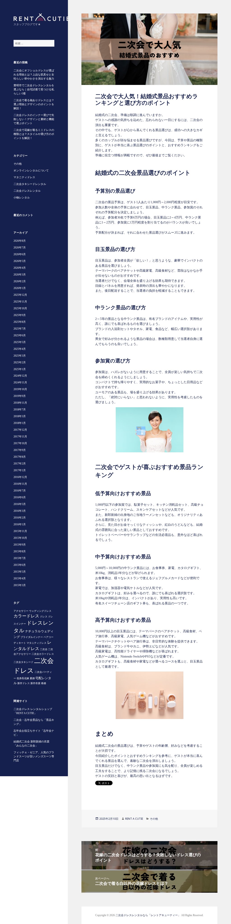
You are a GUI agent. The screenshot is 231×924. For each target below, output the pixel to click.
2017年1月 (20, 470)
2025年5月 (20, 342)
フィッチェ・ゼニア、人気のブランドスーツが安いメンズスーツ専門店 (34, 756)
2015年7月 (20, 558)
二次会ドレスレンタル (27, 190)
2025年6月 (20, 335)
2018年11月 (20, 402)
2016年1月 (20, 524)
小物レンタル (22, 197)
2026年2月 (20, 281)
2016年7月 (20, 490)
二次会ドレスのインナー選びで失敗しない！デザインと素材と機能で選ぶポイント (34, 119)
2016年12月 (20, 477)
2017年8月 (20, 456)
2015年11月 (20, 531)
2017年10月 (20, 443)
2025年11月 (20, 301)
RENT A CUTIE (134, 819)
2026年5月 (20, 261)
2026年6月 (20, 254)
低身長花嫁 (23, 678)
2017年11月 (20, 436)
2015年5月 (20, 571)
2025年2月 (20, 362)
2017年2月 (20, 463)
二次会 (43, 649)
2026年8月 (20, 240)
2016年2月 (20, 517)
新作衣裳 (35, 683)
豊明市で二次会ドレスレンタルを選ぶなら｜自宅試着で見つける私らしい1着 (34, 89)
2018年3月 (20, 416)
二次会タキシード (23, 662)
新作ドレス (23, 683)
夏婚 (32, 678)
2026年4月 (20, 267)
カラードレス (26, 616)
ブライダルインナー (32, 637)
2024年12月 (20, 375)
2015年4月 (20, 578)
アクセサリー (21, 611)
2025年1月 (20, 369)
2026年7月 (20, 247)
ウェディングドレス (40, 611)
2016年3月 (20, 510)
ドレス (43, 616)
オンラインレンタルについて (31, 170)
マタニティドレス (24, 177)
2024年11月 (20, 382)
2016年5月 (20, 504)
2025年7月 (20, 328)
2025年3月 (20, 355)
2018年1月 (20, 423)
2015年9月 (20, 544)
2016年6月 (20, 497)
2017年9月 (20, 450)
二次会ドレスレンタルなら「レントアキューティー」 (148, 915)
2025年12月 (20, 294)
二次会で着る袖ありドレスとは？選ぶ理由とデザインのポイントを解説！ (34, 104)
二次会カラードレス (43, 654)
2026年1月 (20, 288)
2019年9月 (20, 396)
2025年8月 (20, 321)
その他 (18, 163)
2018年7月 (20, 409)
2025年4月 (20, 348)
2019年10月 (20, 389)
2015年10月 (20, 537)
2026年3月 (20, 274)
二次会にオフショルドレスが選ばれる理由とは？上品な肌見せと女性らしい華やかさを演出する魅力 (34, 74)
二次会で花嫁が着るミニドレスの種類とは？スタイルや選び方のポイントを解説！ (34, 134)
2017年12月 (20, 429)
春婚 (43, 683)
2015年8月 (20, 551)
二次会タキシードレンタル (30, 184)
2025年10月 (20, 308)
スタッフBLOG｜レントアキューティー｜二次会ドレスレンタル (41, 17)
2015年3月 (20, 585)
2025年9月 (20, 315)
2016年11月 (20, 483)
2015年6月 (20, 565)
